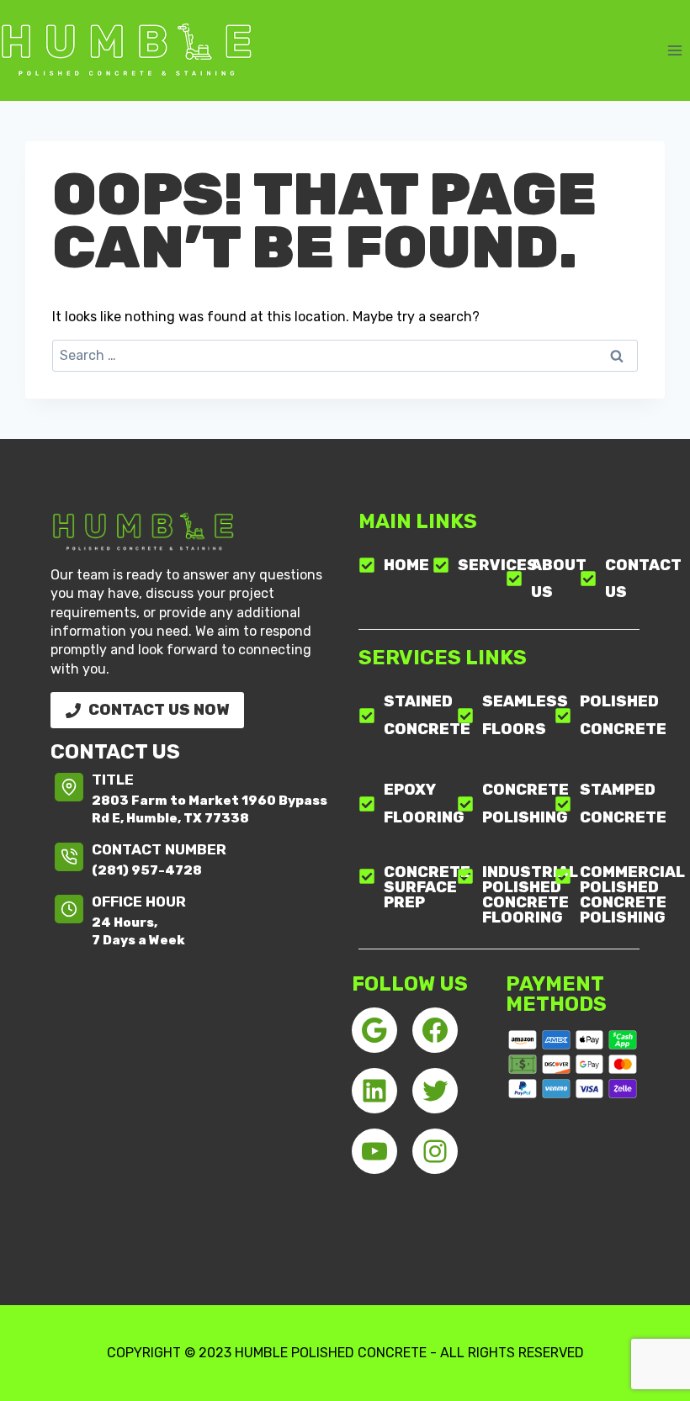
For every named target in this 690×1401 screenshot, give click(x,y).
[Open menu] (674, 50)
